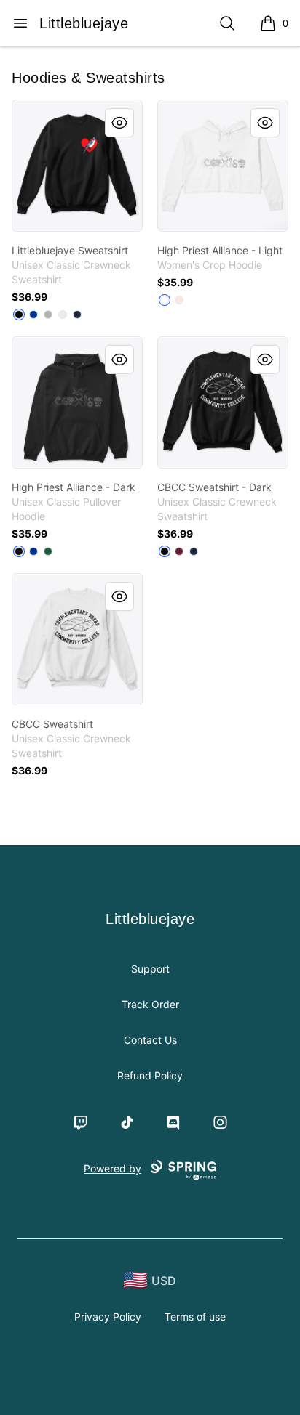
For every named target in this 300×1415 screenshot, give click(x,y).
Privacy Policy (107, 1316)
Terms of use (195, 1316)
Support (150, 968)
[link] (77, 165)
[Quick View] (119, 122)
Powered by (112, 1168)
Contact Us (150, 1040)
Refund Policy (150, 1075)
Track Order (150, 1004)
